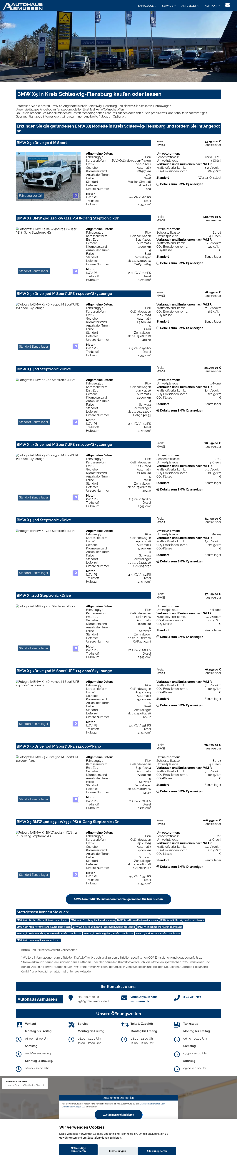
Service (167, 5)
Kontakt (211, 5)
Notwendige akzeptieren (78, 1149)
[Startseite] (23, 6)
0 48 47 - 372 (192, 997)
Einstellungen (117, 1151)
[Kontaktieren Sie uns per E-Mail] (227, 5)
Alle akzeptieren (157, 1151)
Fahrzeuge (146, 5)
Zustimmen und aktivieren (118, 1114)
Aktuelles (188, 5)
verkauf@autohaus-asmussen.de (145, 999)
